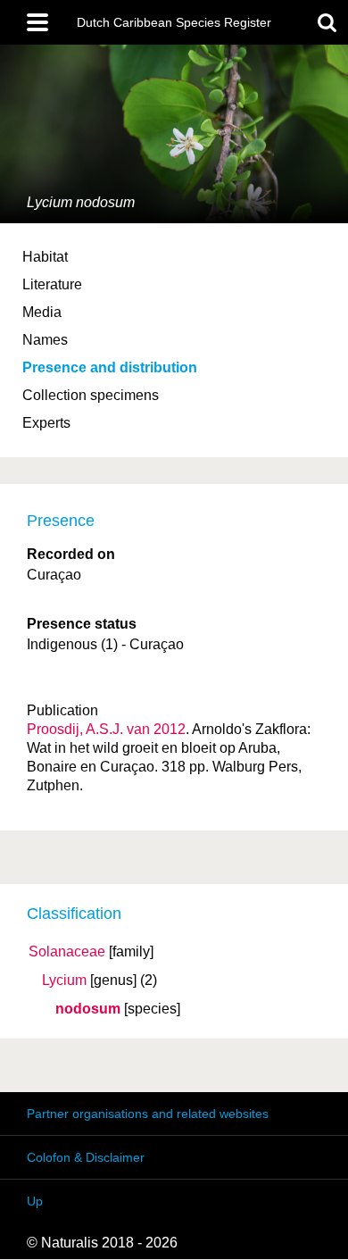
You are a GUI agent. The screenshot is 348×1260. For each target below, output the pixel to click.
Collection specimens (90, 395)
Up (35, 1201)
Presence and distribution (109, 367)
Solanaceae (67, 952)
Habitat (45, 256)
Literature (52, 284)
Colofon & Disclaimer (86, 1157)
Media (42, 312)
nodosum (87, 1009)
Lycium (64, 980)
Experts (46, 422)
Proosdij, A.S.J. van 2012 (106, 729)
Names (45, 339)
